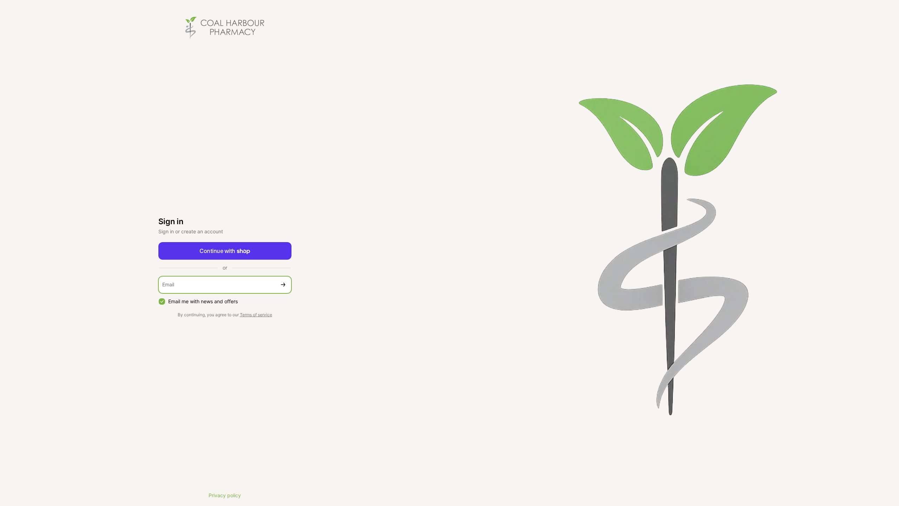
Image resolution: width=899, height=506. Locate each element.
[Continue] (283, 285)
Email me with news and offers (203, 301)
